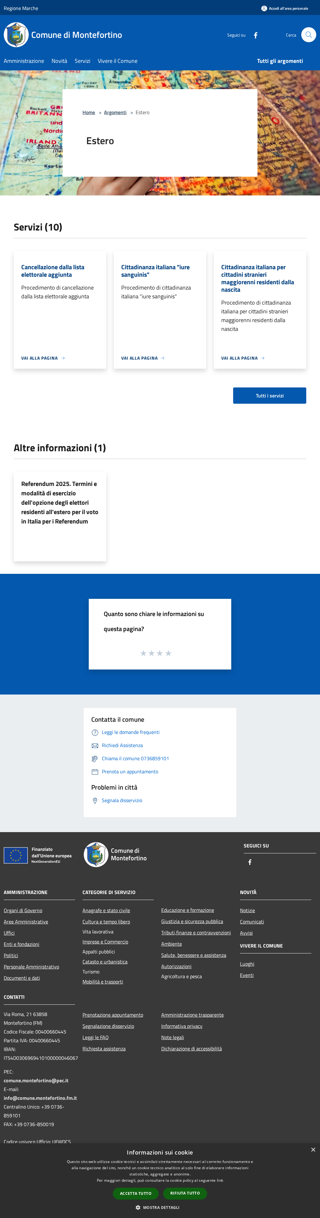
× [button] (313, 1150)
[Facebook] (253, 34)
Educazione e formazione (187, 910)
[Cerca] (308, 34)
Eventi (247, 975)
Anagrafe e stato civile (106, 910)
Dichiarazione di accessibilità (191, 1048)
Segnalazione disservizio (108, 1026)
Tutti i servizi (270, 395)
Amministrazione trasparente (192, 1014)
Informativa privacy (181, 1026)
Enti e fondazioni (21, 944)
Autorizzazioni (176, 966)
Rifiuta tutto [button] (185, 1193)
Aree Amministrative (26, 921)
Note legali (172, 1037)
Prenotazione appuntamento (112, 1014)
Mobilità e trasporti (102, 981)
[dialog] (160, 1180)
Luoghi (247, 964)
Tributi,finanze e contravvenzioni (196, 932)
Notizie (247, 910)
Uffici (9, 933)
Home (88, 112)
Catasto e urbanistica (105, 961)
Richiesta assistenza (104, 1048)
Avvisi (246, 933)
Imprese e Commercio (105, 941)
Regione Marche (21, 8)
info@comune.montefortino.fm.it (40, 1098)
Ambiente (171, 944)
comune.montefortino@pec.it (36, 1080)
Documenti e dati (22, 978)
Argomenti (115, 112)
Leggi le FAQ (95, 1037)
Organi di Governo (23, 910)
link (220, 1180)
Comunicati (252, 921)
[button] (159, 1207)
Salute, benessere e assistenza (193, 955)
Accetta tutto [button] (136, 1193)
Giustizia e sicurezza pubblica (192, 921)
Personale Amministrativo (31, 966)
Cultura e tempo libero (106, 921)
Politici (11, 955)
